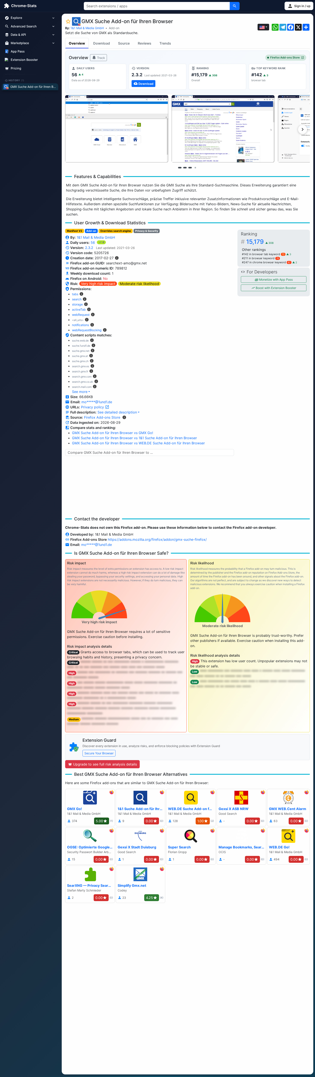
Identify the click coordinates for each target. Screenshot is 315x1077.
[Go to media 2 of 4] (185, 167)
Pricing (16, 68)
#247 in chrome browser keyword (266, 262)
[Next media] (302, 129)
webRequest (81, 314)
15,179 (260, 241)
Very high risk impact (98, 284)
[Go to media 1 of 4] (179, 167)
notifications (80, 325)
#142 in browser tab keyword (263, 254)
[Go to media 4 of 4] (195, 167)
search (76, 299)
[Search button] (235, 6)
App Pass (18, 51)
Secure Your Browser (99, 753)
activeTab (79, 309)
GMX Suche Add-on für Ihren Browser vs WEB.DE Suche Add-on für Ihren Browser (138, 443)
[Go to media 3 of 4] (190, 167)
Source (124, 43)
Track (100, 58)
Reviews (144, 43)
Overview (77, 43)
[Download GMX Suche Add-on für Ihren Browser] (157, 77)
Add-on (114, 28)
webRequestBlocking (87, 330)
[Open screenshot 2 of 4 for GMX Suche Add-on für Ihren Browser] (223, 129)
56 (93, 242)
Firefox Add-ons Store (285, 57)
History (16, 80)
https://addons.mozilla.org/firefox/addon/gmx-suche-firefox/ (157, 539)
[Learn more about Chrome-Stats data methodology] (124, 417)
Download (101, 43)
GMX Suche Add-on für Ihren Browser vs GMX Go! (112, 433)
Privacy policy (93, 407)
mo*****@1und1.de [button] (96, 402)
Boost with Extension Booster (275, 288)
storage (77, 304)
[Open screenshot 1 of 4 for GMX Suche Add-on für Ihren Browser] (116, 129)
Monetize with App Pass (275, 279)
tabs (75, 294)
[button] (299, 6)
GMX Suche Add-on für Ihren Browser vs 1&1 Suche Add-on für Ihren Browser (134, 438)
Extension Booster (24, 60)
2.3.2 (89, 248)
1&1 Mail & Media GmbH (87, 28)
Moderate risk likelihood (139, 284)
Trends (165, 43)
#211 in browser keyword (260, 258)
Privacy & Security (146, 230)
